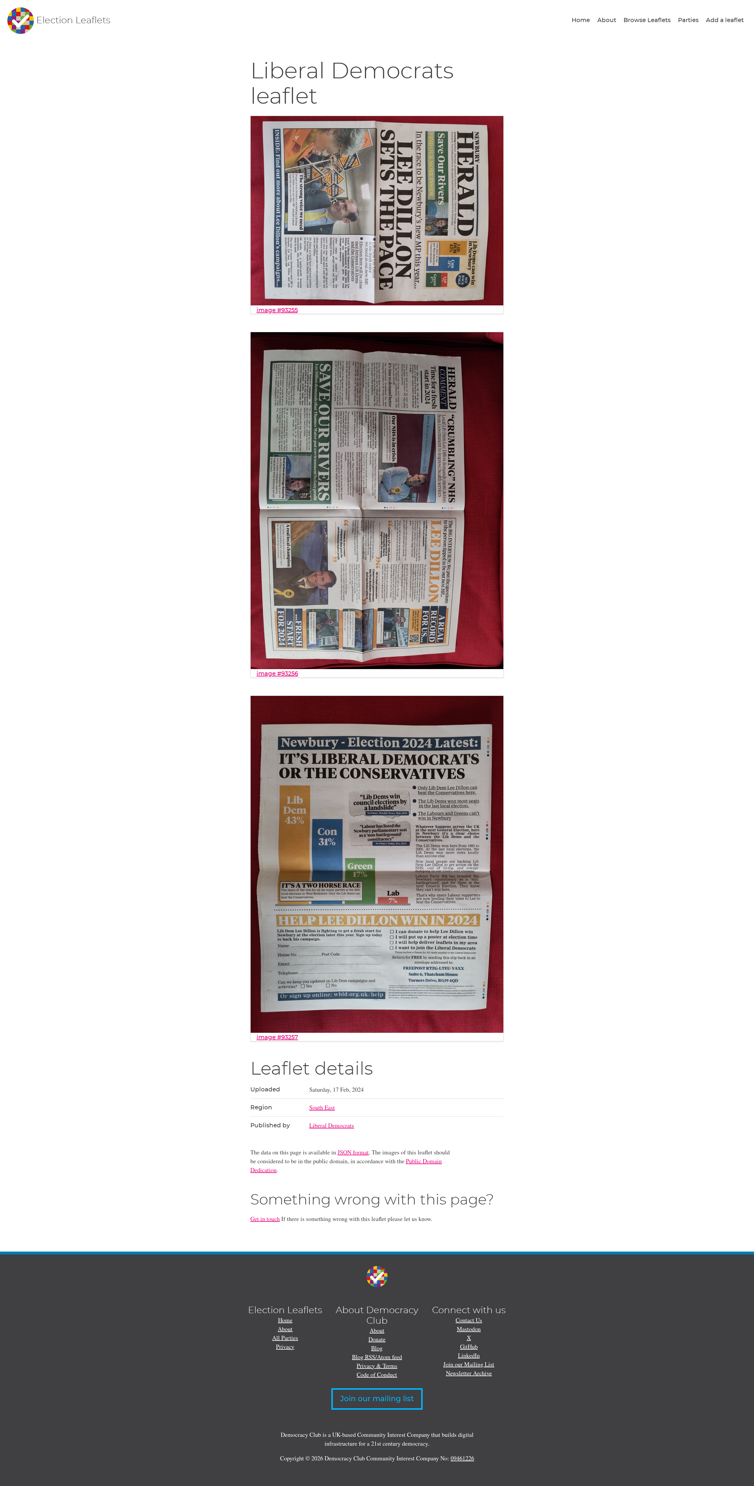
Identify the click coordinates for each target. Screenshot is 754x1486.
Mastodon (469, 1329)
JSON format (353, 1152)
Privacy (285, 1347)
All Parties (285, 1338)
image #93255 (277, 310)
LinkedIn (469, 1355)
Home (581, 20)
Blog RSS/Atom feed (377, 1357)
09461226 (462, 1458)
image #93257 (277, 1037)
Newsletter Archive (469, 1373)
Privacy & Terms (377, 1366)
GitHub (469, 1347)
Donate (377, 1339)
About (606, 20)
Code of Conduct (377, 1375)
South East (322, 1107)
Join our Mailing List (468, 1364)
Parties (688, 20)
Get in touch (265, 1219)
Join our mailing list (377, 1399)
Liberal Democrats (331, 1125)
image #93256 (277, 674)
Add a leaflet (725, 20)
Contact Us (469, 1320)
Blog (377, 1348)
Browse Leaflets (647, 20)
